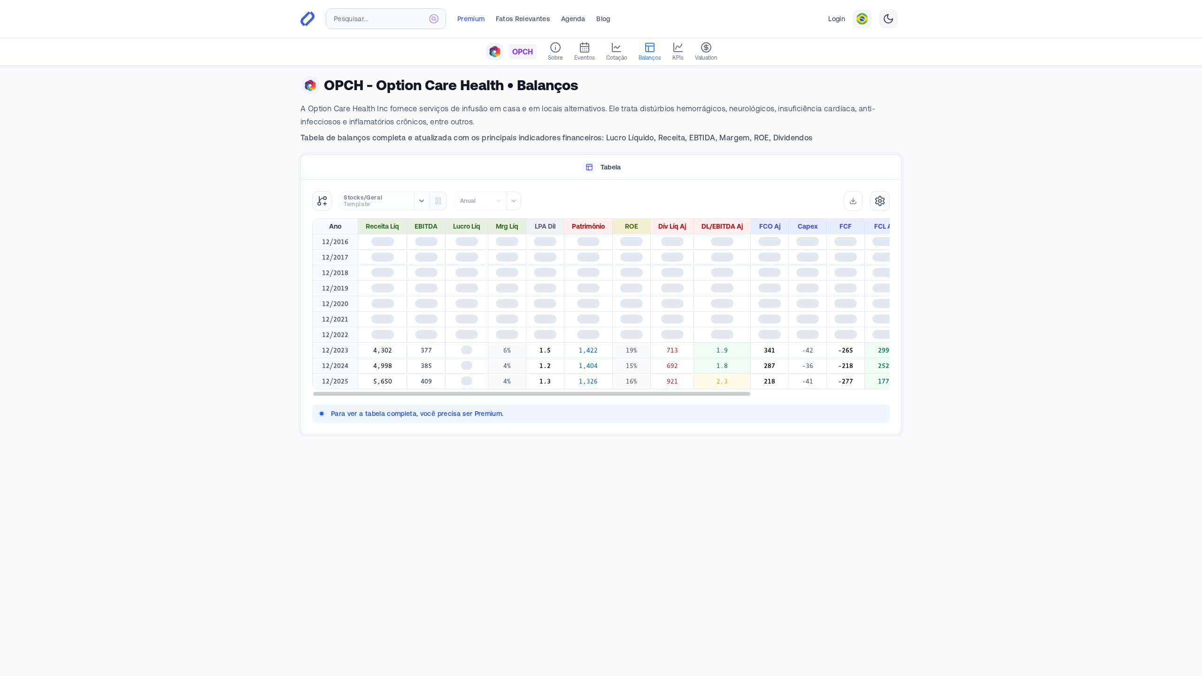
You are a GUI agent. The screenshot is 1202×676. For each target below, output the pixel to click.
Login (836, 19)
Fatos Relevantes (523, 19)
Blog (603, 19)
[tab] (601, 167)
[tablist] (601, 167)
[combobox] (386, 18)
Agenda (573, 19)
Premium (471, 19)
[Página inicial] (307, 18)
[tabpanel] (601, 307)
